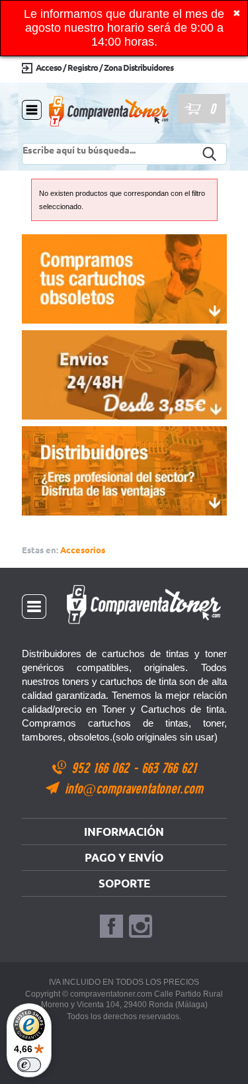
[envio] (124, 375)
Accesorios (82, 550)
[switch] (29, 1065)
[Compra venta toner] (109, 139)
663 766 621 (169, 767)
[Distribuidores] (124, 471)
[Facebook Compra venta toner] (111, 927)
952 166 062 (102, 767)
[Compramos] (124, 279)
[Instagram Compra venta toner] (140, 927)
